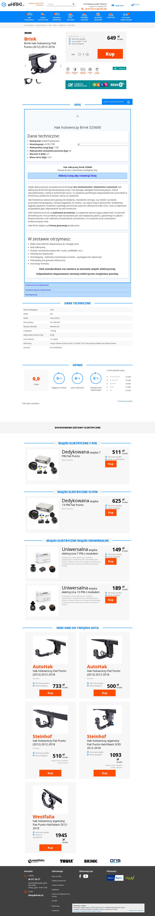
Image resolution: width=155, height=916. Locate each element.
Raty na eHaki (56, 876)
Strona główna (29, 25)
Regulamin (55, 889)
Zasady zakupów (58, 885)
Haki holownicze (41, 25)
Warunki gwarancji (31, 295)
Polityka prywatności (59, 881)
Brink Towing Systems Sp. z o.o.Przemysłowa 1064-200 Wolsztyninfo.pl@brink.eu (37, 285)
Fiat (50, 25)
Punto (55, 25)
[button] (25, 66)
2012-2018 (71, 25)
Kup (110, 54)
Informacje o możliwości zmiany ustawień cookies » (87, 911)
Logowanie (55, 910)
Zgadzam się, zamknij (136, 910)
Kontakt (54, 901)
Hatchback (62, 25)
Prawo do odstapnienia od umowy (61, 895)
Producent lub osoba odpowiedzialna (37, 285)
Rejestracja (55, 906)
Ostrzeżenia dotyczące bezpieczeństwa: (38, 290)
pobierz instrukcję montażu (114, 102)
